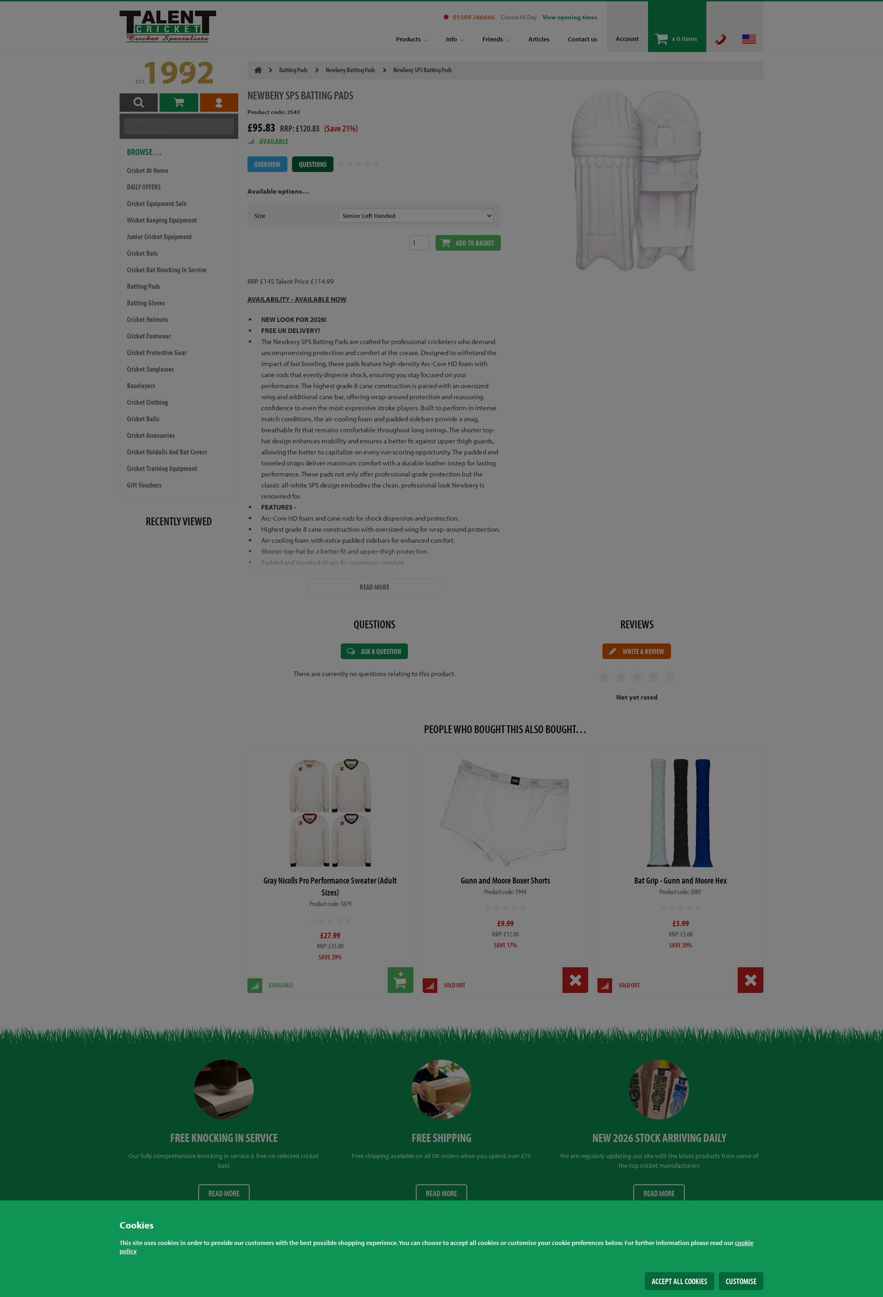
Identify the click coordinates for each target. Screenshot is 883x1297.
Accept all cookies (679, 1281)
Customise (741, 1281)
